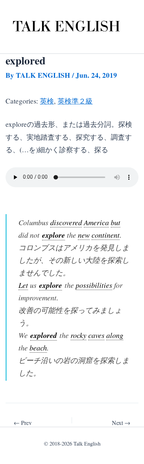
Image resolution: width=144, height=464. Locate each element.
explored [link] (43, 335)
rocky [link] (78, 335)
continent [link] (106, 235)
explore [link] (53, 235)
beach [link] (38, 347)
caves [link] (96, 335)
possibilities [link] (94, 285)
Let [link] (23, 285)
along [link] (114, 335)
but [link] (115, 222)
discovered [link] (66, 222)
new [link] (84, 235)
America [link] (96, 222)
